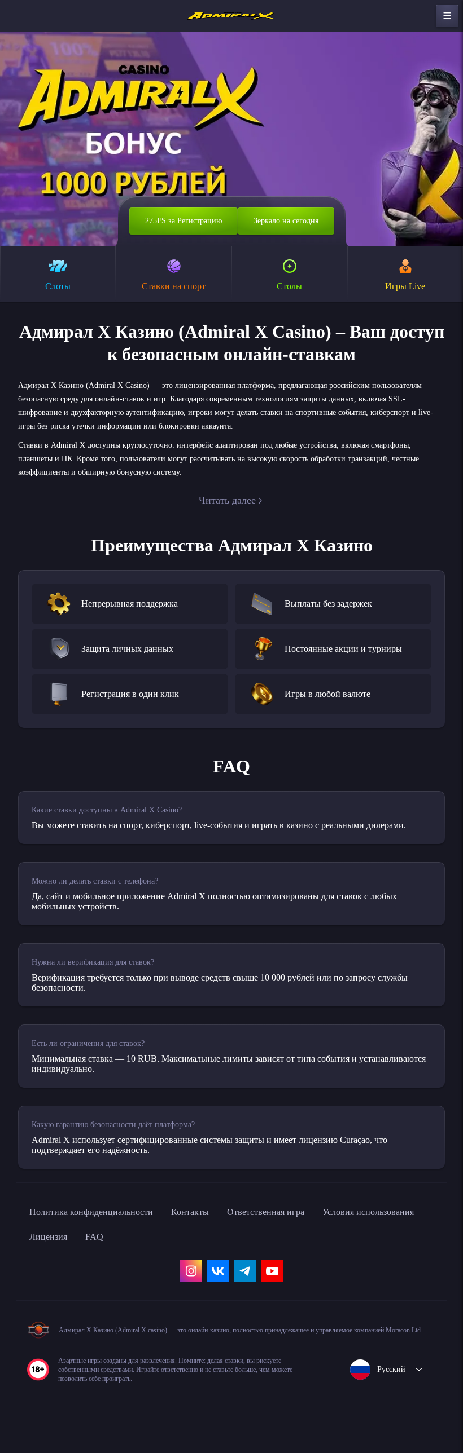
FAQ (226, 1258)
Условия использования (83, 1258)
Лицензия (177, 1258)
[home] (231, 16)
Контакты (213, 1233)
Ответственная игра (298, 1233)
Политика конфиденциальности (101, 1233)
